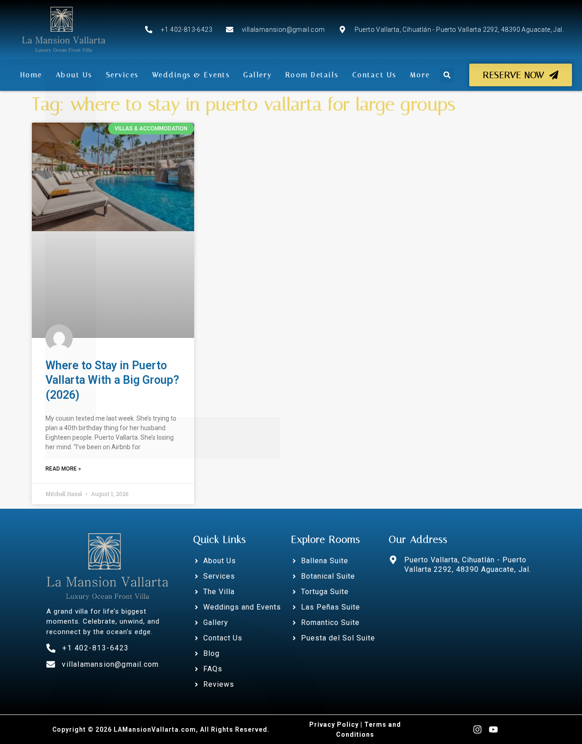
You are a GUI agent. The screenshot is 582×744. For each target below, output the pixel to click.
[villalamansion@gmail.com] (50, 664)
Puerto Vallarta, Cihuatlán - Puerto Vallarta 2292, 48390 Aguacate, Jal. (467, 565)
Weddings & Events (191, 75)
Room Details (312, 75)
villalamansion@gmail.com (110, 664)
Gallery (257, 75)
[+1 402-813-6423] (50, 648)
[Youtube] (493, 729)
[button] (447, 75)
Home (31, 75)
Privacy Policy (334, 724)
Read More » (63, 469)
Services (122, 75)
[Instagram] (477, 729)
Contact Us (374, 75)
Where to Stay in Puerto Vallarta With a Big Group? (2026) (112, 380)
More (420, 75)
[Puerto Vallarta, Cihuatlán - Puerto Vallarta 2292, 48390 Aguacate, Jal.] (393, 560)
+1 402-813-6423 (95, 648)
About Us (74, 75)
